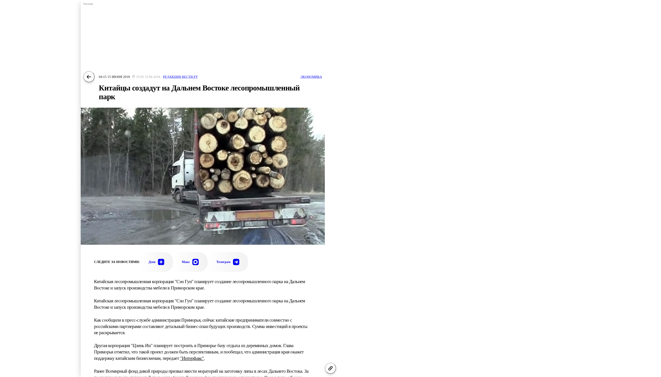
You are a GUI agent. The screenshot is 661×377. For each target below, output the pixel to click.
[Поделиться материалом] (330, 368)
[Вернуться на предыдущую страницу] (89, 76)
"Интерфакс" (192, 358)
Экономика (311, 76)
